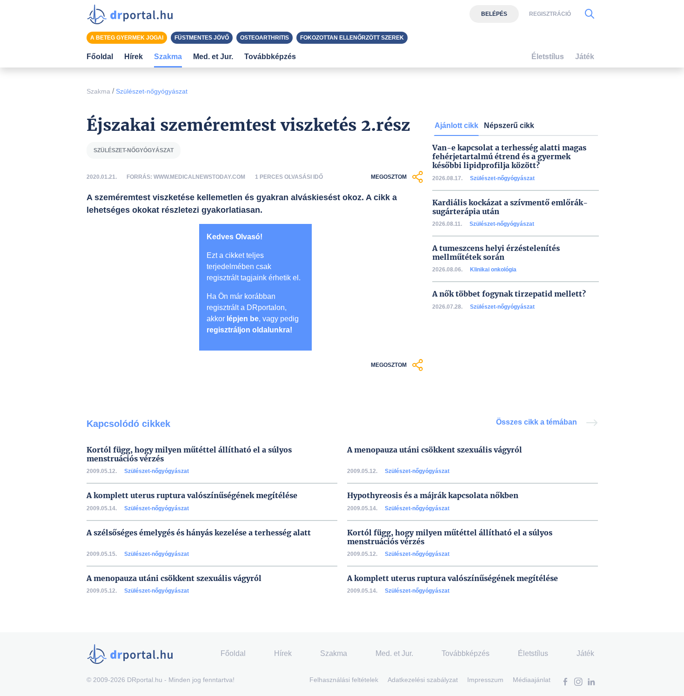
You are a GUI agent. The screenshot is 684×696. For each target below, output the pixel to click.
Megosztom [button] (389, 177)
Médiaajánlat (531, 679)
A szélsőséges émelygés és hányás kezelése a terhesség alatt (199, 532)
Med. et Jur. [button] (213, 57)
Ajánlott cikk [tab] (456, 125)
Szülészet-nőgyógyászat (152, 91)
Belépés (494, 14)
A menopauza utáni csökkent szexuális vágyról (434, 450)
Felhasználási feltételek (343, 679)
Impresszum (485, 679)
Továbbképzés (270, 57)
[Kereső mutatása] (589, 14)
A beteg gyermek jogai (126, 37)
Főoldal (100, 57)
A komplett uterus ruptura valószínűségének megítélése (192, 495)
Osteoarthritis (264, 37)
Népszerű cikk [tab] (509, 125)
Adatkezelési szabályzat (423, 679)
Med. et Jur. (394, 653)
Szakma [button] (168, 57)
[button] (565, 683)
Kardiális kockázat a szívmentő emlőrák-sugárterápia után (510, 207)
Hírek (133, 57)
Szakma (98, 91)
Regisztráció (550, 14)
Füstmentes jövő (201, 37)
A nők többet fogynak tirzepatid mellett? (509, 294)
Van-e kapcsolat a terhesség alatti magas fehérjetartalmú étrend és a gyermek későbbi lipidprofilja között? (509, 156)
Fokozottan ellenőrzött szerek (352, 37)
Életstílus (547, 57)
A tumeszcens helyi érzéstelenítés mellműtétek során (496, 253)
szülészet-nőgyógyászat (134, 150)
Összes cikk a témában (537, 422)
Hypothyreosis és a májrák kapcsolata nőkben (432, 495)
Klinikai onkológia (493, 269)
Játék (584, 57)
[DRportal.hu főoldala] (133, 14)
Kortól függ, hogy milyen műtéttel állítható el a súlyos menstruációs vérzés (189, 454)
